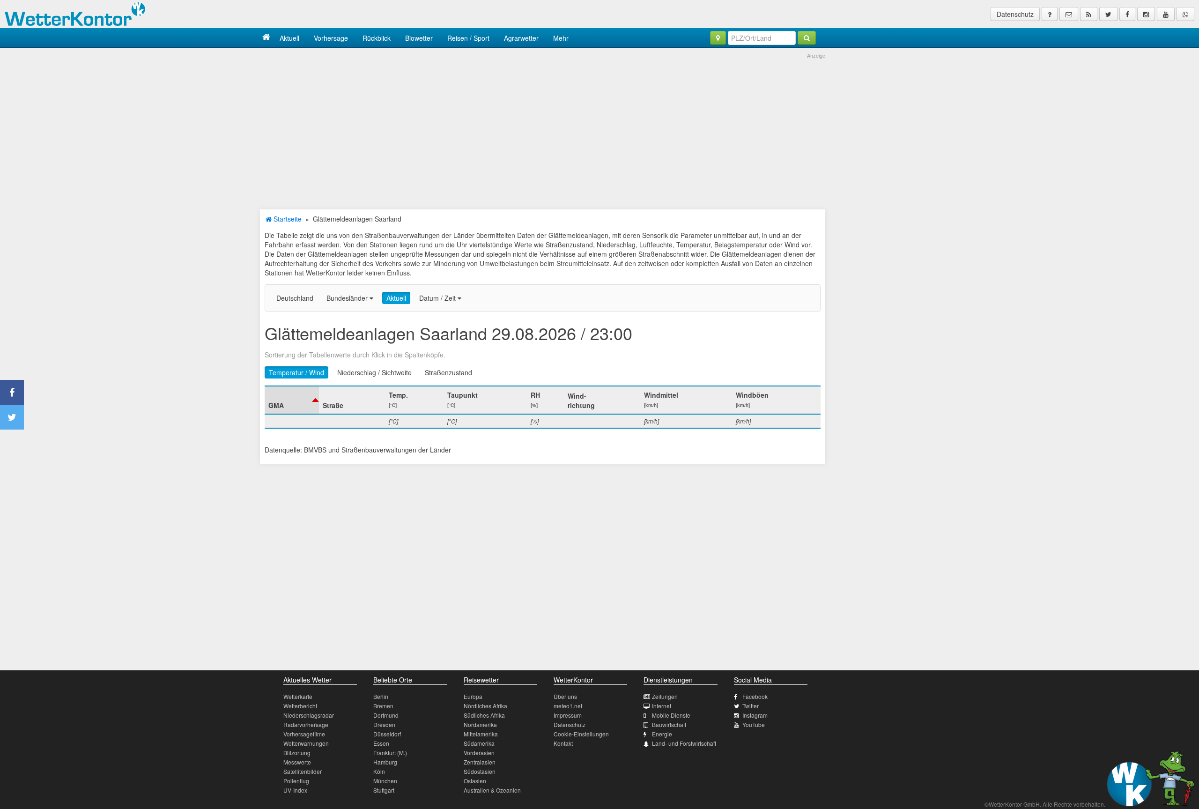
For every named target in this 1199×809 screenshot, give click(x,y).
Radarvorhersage (305, 724)
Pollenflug (296, 781)
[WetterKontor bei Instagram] (1146, 14)
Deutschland (294, 298)
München (385, 781)
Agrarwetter (521, 38)
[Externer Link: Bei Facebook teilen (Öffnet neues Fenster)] (12, 392)
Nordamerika (480, 724)
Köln (379, 771)
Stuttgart (383, 790)
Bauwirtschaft (669, 724)
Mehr (561, 38)
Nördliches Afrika (485, 706)
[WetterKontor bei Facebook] (1127, 14)
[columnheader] (292, 400)
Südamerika (479, 743)
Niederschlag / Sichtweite (374, 372)
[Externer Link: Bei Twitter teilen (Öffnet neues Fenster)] (12, 417)
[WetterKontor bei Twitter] (1108, 14)
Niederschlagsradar (308, 715)
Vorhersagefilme (304, 734)
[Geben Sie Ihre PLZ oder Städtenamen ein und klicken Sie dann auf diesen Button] (807, 38)
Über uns (565, 696)
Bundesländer (348, 298)
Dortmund (386, 715)
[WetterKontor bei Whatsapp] (1185, 14)
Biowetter (419, 38)
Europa (473, 696)
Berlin (380, 696)
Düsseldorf (387, 734)
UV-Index (295, 790)
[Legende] (1050, 14)
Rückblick (377, 38)
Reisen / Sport (468, 38)
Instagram (755, 715)
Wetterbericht (300, 706)
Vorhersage (331, 38)
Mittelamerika (481, 734)
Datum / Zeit (438, 298)
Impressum (568, 715)
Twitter (750, 706)
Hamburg (385, 762)
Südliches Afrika (484, 715)
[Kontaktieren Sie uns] (1068, 14)
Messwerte (297, 762)
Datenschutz (1015, 14)
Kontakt (563, 743)
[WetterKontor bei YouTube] (1166, 14)
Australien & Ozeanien (492, 790)
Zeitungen (665, 696)
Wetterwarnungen (306, 743)
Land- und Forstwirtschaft (684, 743)
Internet (661, 706)
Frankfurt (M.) (390, 753)
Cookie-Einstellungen (581, 734)
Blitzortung (297, 753)
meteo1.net (568, 706)
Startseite (287, 218)
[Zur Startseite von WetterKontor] (266, 37)
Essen (381, 743)
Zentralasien (480, 762)
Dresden (384, 724)
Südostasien (480, 771)
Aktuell (289, 38)
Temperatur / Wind (296, 372)
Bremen (383, 706)
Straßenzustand (448, 372)
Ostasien (475, 781)
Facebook (755, 696)
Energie (662, 734)
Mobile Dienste (671, 715)
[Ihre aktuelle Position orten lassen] (718, 38)
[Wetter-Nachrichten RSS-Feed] (1088, 14)
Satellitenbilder (302, 771)
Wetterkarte (297, 696)
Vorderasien (479, 753)
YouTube (753, 724)
